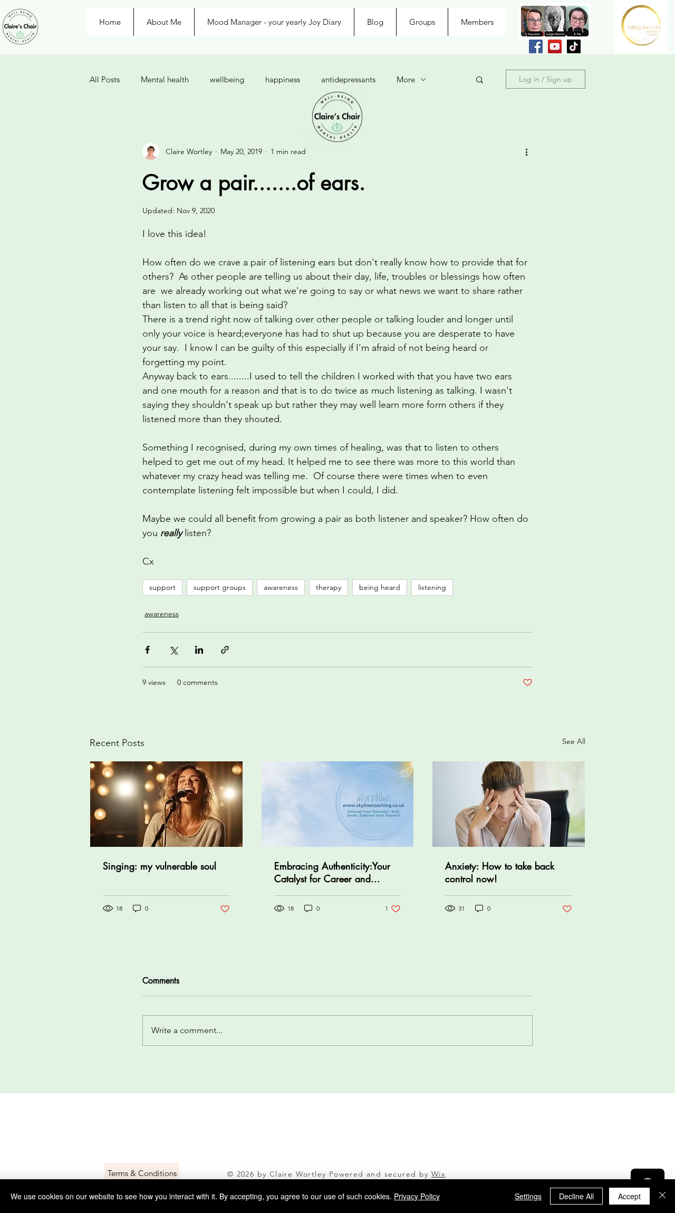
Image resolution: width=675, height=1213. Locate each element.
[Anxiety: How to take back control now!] (508, 804)
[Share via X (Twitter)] (173, 650)
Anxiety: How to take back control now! (499, 872)
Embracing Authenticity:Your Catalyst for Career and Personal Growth (332, 872)
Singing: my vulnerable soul (159, 865)
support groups (220, 587)
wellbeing (227, 79)
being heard (379, 587)
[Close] (662, 1196)
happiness (282, 79)
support (162, 587)
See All (573, 741)
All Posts (105, 79)
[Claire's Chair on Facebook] (536, 46)
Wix (438, 1174)
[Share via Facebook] (147, 650)
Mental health (165, 79)
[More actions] (526, 151)
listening (432, 587)
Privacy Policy (417, 1196)
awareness (281, 587)
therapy (328, 587)
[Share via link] (225, 650)
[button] (480, 79)
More (406, 79)
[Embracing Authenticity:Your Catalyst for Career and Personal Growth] (338, 804)
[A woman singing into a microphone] (166, 804)
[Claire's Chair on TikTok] (574, 46)
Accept (629, 1196)
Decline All (576, 1196)
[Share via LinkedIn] (199, 650)
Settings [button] (528, 1196)
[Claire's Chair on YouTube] (555, 46)
